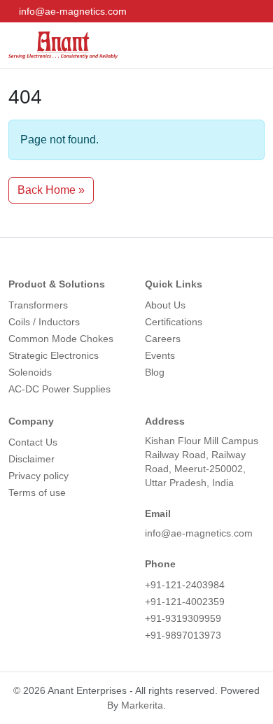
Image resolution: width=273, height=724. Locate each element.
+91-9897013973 (183, 635)
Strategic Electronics (53, 355)
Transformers (38, 305)
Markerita (142, 705)
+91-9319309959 (183, 618)
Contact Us (32, 442)
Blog (154, 372)
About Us (165, 305)
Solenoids (30, 372)
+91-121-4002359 (185, 601)
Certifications (173, 321)
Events (160, 355)
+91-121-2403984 (185, 584)
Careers (163, 338)
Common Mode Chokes (60, 338)
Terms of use (37, 492)
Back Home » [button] (51, 190)
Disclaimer (31, 458)
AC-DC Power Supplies (59, 389)
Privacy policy (38, 475)
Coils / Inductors (44, 321)
